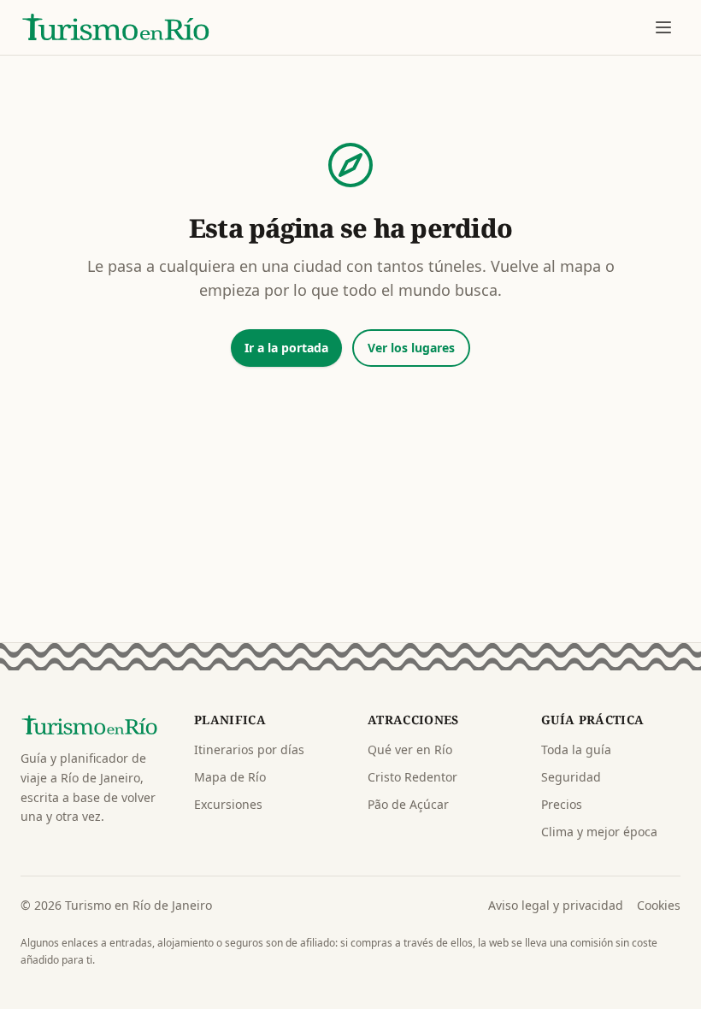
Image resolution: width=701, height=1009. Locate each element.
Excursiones (228, 804)
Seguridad (571, 777)
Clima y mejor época (599, 831)
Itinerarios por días (249, 749)
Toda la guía (576, 749)
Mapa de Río (230, 777)
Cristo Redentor (412, 777)
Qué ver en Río (410, 749)
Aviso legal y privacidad (555, 905)
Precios (561, 804)
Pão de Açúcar (408, 804)
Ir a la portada (286, 347)
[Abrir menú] (663, 27)
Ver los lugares (411, 347)
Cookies (658, 905)
